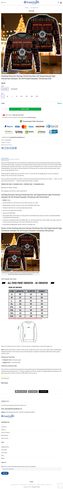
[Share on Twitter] (8, 148)
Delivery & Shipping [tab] (14, 159)
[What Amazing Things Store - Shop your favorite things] (31, 2)
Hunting (10, 144)
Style (2, 86)
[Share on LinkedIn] (15, 148)
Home (27, 7)
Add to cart (25, 109)
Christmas (6, 144)
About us (3, 429)
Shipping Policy (5, 447)
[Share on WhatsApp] (2, 148)
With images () (22, 391)
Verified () (34, 391)
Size (2, 93)
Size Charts (4, 449)
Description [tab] (5, 159)
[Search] (58, 2)
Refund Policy (4, 435)
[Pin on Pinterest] (13, 148)
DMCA (2, 458)
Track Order (4, 452)
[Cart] (61, 2)
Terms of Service (5, 432)
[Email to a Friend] (10, 148)
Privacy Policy (4, 438)
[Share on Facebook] (5, 148)
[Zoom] (3, 72)
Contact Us (4, 427)
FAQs (2, 455)
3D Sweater (34, 7)
